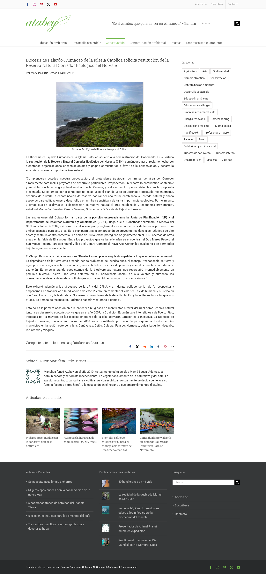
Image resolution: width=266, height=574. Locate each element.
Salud (202, 139)
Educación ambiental (196, 98)
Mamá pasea (223, 125)
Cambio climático (194, 78)
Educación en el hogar (197, 105)
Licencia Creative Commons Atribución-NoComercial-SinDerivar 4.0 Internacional (94, 567)
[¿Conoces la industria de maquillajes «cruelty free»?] (81, 409)
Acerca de (181, 497)
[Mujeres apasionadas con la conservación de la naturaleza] (43, 409)
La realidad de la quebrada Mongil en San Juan (140, 497)
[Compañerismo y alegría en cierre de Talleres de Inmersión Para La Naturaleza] (157, 409)
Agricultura (190, 71)
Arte (204, 71)
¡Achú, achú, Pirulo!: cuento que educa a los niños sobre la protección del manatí (138, 513)
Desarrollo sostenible (196, 91)
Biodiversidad (220, 71)
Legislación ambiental (197, 125)
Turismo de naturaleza (197, 153)
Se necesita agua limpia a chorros (50, 481)
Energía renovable (194, 119)
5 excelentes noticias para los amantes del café (59, 516)
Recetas (189, 139)
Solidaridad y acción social (200, 146)
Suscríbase (182, 505)
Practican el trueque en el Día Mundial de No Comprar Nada (137, 543)
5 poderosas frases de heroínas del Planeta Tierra (56, 505)
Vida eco (211, 159)
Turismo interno (225, 153)
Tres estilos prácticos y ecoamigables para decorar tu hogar (56, 527)
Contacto (181, 514)
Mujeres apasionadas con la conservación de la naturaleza (42, 442)
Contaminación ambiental (199, 84)
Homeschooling (220, 119)
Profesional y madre (216, 132)
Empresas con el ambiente (199, 112)
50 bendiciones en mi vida (135, 481)
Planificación (191, 132)
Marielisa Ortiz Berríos (44, 73)
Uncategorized (192, 159)
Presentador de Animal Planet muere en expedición (137, 529)
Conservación (218, 78)
